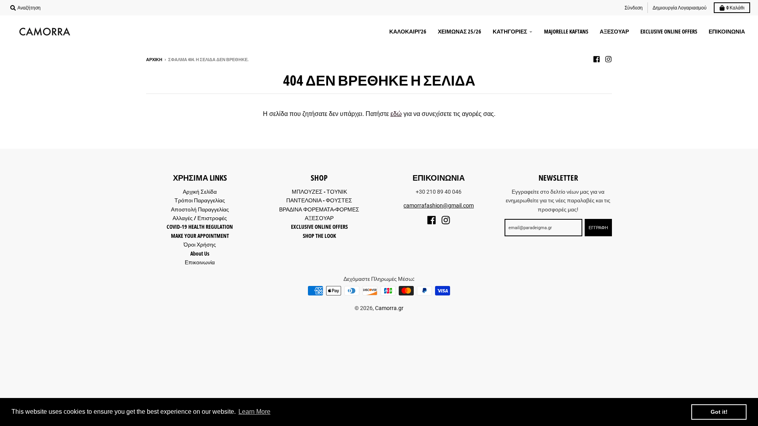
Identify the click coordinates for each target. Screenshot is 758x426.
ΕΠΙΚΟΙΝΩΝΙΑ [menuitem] (727, 31)
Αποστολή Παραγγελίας (200, 209)
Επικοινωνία (200, 262)
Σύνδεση (634, 7)
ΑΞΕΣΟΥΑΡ (319, 218)
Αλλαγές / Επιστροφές (200, 218)
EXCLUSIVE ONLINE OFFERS (319, 226)
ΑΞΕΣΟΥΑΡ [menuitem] (614, 31)
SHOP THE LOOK (319, 235)
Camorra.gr (389, 308)
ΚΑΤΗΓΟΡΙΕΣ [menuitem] (510, 31)
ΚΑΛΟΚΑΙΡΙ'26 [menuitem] (407, 31)
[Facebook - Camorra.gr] (596, 59)
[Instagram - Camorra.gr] (608, 59)
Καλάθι (735, 7)
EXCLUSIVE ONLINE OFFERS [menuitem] (668, 31)
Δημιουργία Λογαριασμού (680, 7)
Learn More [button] (254, 411)
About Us (199, 253)
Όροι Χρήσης (200, 244)
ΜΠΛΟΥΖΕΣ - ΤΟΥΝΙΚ (319, 191)
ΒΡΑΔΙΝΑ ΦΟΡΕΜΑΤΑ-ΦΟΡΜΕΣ (319, 209)
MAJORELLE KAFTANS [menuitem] (566, 31)
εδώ (396, 114)
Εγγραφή (598, 227)
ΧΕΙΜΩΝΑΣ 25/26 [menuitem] (459, 31)
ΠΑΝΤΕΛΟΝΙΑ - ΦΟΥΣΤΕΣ (319, 200)
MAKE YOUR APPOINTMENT (200, 235)
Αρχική (154, 59)
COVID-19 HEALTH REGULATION (200, 226)
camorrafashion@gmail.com (438, 205)
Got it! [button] (719, 412)
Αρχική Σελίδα (200, 191)
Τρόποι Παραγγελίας (199, 200)
